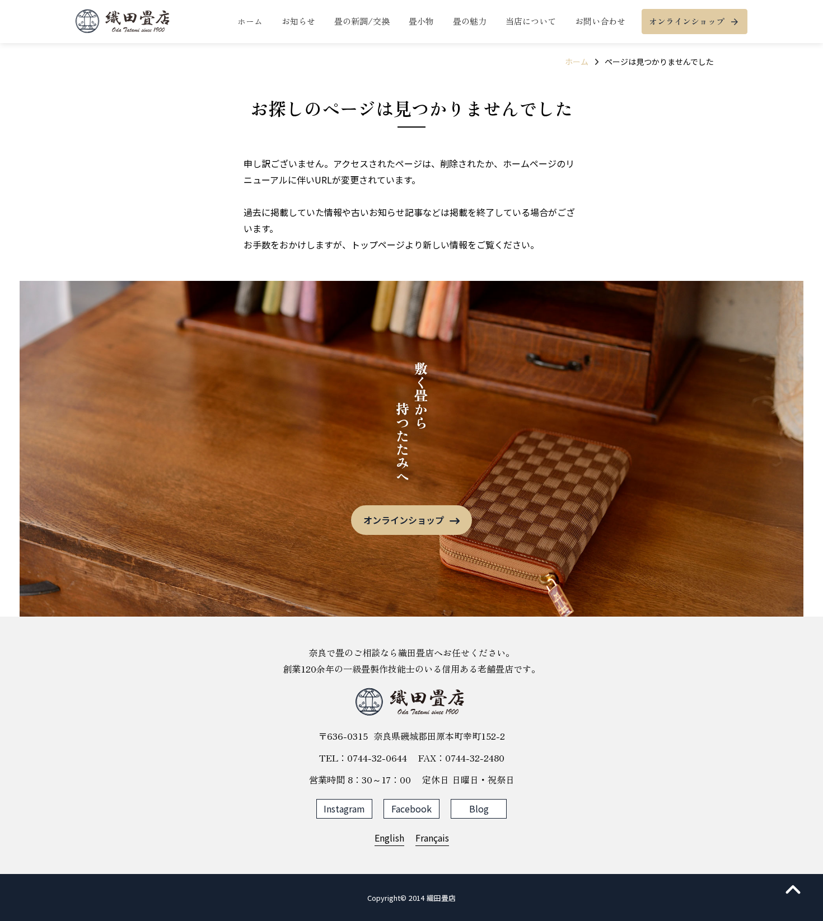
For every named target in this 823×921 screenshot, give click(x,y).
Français (432, 837)
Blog (479, 808)
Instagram (344, 808)
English (389, 837)
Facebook (411, 808)
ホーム (576, 61)
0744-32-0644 (377, 757)
